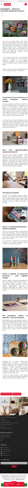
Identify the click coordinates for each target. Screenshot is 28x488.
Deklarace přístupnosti (6, 428)
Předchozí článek (6, 394)
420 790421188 (6, 455)
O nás (1, 438)
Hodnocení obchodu (5, 436)
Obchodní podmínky (5, 415)
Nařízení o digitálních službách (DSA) (9, 422)
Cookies (2, 426)
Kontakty (2, 419)
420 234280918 (6, 449)
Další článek (17, 394)
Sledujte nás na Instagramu (4, 402)
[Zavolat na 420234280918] (4, 1)
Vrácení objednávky (5, 435)
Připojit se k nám (7, 451)
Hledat (14, 466)
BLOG (1, 440)
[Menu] (2, 4)
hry (7, 227)
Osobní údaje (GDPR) (5, 424)
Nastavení (14, 481)
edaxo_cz (5, 453)
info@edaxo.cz (6, 447)
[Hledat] (20, 1)
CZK (26, 1)
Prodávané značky (5, 421)
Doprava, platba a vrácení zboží (8, 417)
